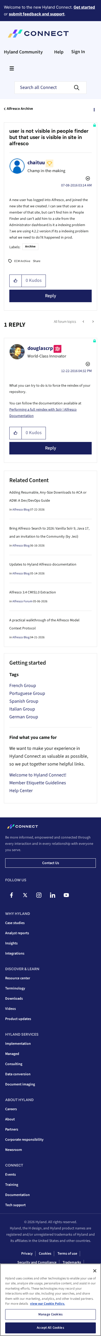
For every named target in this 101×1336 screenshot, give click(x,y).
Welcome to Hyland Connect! (37, 775)
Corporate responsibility (24, 1139)
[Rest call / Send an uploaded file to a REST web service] (83, 322)
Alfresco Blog (21, 509)
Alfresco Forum (22, 601)
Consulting (13, 1064)
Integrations (14, 953)
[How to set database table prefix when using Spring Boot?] (92, 322)
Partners (11, 1129)
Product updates (18, 1019)
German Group (23, 717)
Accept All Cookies (50, 1327)
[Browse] (11, 68)
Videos (10, 1008)
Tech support (15, 1205)
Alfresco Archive (20, 108)
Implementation (18, 1043)
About (10, 1119)
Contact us (50, 863)
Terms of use (67, 1253)
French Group (22, 685)
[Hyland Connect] (38, 33)
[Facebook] (11, 895)
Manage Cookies (50, 1314)
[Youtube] (66, 895)
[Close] (94, 1271)
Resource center (17, 978)
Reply (50, 296)
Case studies (15, 923)
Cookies (45, 1253)
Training (11, 1184)
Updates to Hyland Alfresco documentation (42, 564)
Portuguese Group (27, 693)
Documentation (17, 1195)
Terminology (15, 988)
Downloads (14, 998)
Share (36, 261)
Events (10, 1174)
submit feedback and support (36, 13)
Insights (11, 943)
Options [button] (93, 109)
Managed (12, 1053)
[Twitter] (25, 895)
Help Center (21, 790)
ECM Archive (22, 261)
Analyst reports (17, 933)
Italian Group (22, 709)
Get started (84, 7)
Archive (30, 246)
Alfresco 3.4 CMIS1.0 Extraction (32, 592)
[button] (16, 281)
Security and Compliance (36, 1262)
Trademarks (72, 1262)
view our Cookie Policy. (47, 1303)
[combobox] (50, 87)
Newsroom (13, 1149)
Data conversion (18, 1074)
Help (58, 52)
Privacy (27, 1253)
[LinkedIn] (52, 895)
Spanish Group (23, 701)
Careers (11, 1109)
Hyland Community (23, 52)
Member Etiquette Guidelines (37, 783)
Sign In (78, 51)
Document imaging (20, 1084)
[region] (50, 1300)
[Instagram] (39, 895)
